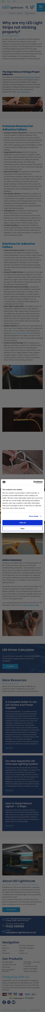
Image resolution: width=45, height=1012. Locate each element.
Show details (34, 516)
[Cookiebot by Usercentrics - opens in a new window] (33, 482)
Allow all (22, 522)
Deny (22, 528)
